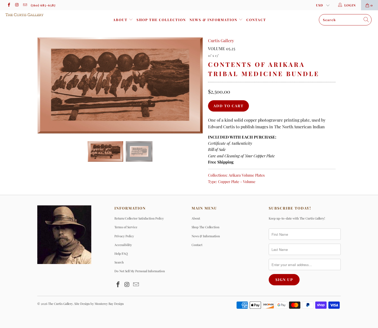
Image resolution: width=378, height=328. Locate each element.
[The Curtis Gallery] (32, 14)
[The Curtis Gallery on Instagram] (16, 5)
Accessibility (123, 245)
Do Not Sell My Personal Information (139, 271)
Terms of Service (125, 227)
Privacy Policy (124, 236)
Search (119, 262)
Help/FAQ (121, 253)
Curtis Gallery (221, 40)
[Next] (194, 85)
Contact (256, 19)
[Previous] (46, 85)
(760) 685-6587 (43, 5)
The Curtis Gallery (60, 304)
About (121, 19)
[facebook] (8, 5)
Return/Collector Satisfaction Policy (139, 218)
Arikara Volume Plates (247, 175)
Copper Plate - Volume (236, 181)
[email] (25, 5)
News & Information (214, 19)
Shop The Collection (161, 19)
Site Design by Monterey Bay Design (99, 304)
